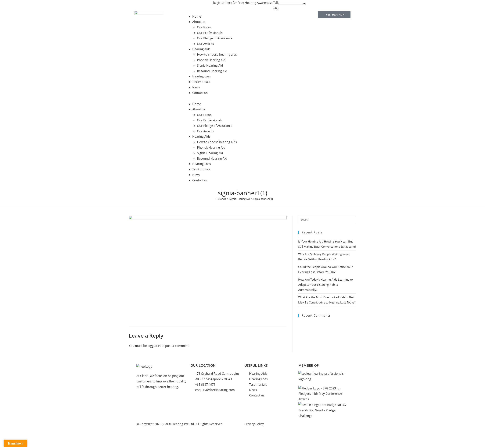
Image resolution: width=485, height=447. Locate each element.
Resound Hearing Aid (212, 71)
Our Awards (205, 44)
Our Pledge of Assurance (214, 38)
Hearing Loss (201, 76)
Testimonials (201, 82)
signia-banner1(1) (263, 198)
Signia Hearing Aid (210, 65)
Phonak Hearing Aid (211, 60)
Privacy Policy (254, 424)
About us (198, 22)
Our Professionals (210, 33)
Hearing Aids (201, 49)
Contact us (200, 93)
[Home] (213, 198)
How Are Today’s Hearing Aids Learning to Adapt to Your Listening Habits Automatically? (325, 285)
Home (196, 16)
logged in (154, 346)
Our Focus (204, 27)
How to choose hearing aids (217, 54)
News (196, 87)
